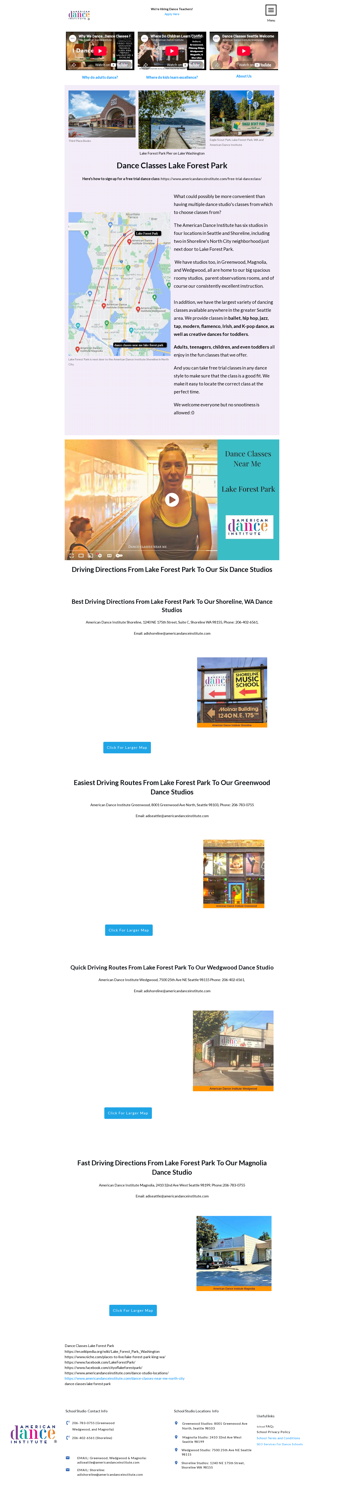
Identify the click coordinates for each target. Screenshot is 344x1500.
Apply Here (172, 14)
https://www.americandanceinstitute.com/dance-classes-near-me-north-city (125, 1378)
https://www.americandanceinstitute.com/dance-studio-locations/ (117, 1373)
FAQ (269, 1426)
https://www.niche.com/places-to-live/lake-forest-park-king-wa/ (115, 1357)
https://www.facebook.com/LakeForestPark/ (100, 1362)
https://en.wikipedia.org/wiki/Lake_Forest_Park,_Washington (112, 1351)
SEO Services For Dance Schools (280, 1444)
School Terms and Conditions (278, 1438)
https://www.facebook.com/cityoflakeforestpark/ (103, 1367)
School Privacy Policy (273, 1432)
